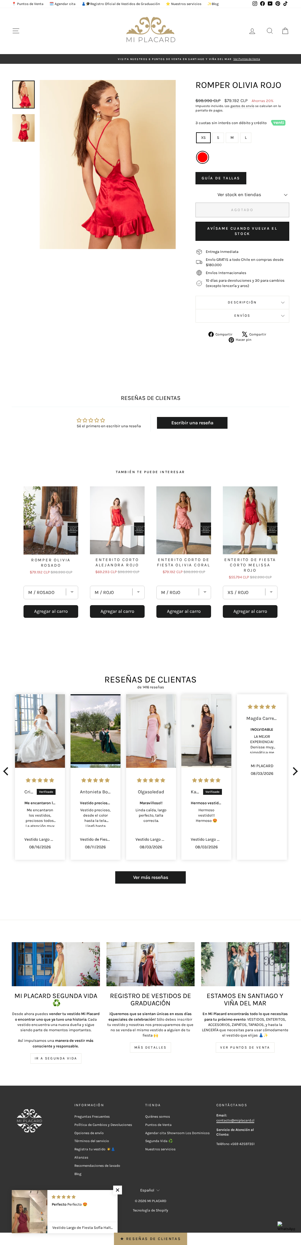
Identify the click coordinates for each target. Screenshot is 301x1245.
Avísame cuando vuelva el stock (242, 231)
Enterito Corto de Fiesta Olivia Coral (183, 562)
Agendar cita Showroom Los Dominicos (177, 1133)
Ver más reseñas (150, 877)
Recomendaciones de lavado (97, 1166)
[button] (7, 771)
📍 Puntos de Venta (28, 4)
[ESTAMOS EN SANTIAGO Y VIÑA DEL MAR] (245, 964)
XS (203, 137)
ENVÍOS (242, 315)
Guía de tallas (221, 178)
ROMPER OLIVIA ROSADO (51, 563)
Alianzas (81, 1157)
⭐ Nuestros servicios (183, 4)
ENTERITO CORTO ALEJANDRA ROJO (117, 562)
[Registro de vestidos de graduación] (150, 964)
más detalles (150, 1047)
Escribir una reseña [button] (192, 422)
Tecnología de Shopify (150, 1210)
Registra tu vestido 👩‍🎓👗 (94, 1149)
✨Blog (213, 4)
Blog (77, 1174)
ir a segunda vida (56, 1058)
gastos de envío (242, 106)
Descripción (242, 302)
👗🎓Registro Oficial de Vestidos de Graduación (120, 4)
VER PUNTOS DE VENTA (245, 1047)
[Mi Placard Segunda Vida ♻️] (56, 964)
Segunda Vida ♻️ (159, 1141)
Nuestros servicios (160, 1149)
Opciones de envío (89, 1133)
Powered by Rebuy (150, 634)
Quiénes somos (157, 1116)
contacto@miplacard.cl (235, 1120)
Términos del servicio (91, 1141)
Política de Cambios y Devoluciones (103, 1125)
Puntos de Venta (158, 1125)
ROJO (202, 157)
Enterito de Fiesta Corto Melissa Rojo (250, 565)
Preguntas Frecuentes (92, 1116)
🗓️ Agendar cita (62, 4)
